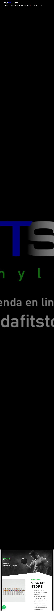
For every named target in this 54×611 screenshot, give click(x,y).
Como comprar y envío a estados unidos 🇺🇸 (20, 5)
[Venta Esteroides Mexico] (11, 3)
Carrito (35, 5)
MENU (6, 5)
